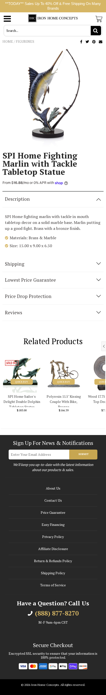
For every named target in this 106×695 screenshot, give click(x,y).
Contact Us (53, 500)
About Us (53, 488)
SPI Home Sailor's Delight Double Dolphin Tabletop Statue (21, 400)
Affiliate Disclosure (53, 548)
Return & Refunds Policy (53, 560)
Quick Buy (21, 381)
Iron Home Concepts (45, 685)
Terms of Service (53, 585)
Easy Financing (53, 524)
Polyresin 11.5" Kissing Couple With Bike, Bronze (64, 400)
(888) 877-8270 (57, 613)
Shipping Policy (53, 573)
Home (7, 41)
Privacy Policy (53, 536)
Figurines (25, 41)
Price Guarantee (53, 512)
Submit (83, 454)
